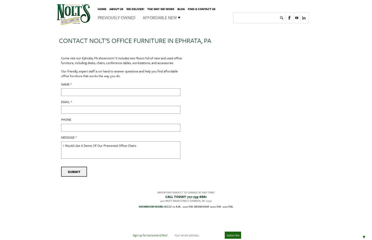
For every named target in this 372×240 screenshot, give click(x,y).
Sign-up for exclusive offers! (150, 235)
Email (66, 102)
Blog (181, 9)
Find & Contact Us (201, 9)
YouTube (296, 17)
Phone (66, 119)
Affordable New (160, 17)
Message (69, 137)
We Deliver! (135, 9)
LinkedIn (303, 17)
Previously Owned (116, 17)
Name (66, 84)
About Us (116, 9)
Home (102, 9)
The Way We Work (160, 9)
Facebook (289, 17)
